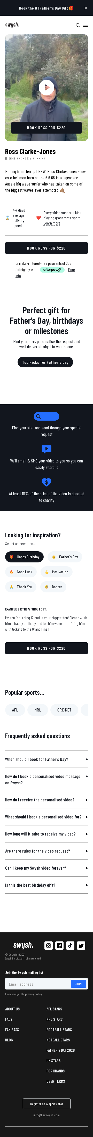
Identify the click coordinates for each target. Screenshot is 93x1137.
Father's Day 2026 (61, 1050)
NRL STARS (55, 1019)
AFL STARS (54, 1008)
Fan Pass (12, 1029)
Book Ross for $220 (46, 648)
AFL (15, 710)
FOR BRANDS (56, 1070)
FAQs (8, 1019)
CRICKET (64, 710)
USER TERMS (56, 1081)
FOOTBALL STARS (59, 1029)
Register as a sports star (46, 1104)
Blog (9, 1039)
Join (78, 983)
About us (12, 1008)
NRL (37, 710)
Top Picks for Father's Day (45, 362)
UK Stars (53, 1060)
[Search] (77, 25)
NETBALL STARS (58, 1039)
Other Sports (17, 158)
